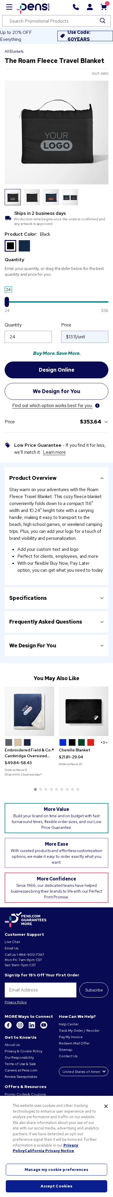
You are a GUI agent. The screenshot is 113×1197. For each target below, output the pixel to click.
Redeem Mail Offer (74, 1043)
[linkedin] (32, 1027)
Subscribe (94, 990)
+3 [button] (103, 742)
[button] (8, 742)
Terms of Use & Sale (20, 1064)
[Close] (106, 1106)
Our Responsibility (19, 1057)
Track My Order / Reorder (79, 1030)
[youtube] (43, 1027)
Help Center (68, 1024)
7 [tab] (67, 789)
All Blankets (14, 51)
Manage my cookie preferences (56, 1169)
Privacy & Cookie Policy (23, 1051)
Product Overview (33, 478)
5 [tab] (56, 789)
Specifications (28, 598)
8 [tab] (72, 789)
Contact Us (68, 1056)
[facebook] (8, 1027)
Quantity (13, 325)
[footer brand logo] (25, 920)
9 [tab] (77, 789)
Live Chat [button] (12, 942)
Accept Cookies (57, 1186)
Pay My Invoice (71, 1037)
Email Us (11, 948)
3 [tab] (45, 789)
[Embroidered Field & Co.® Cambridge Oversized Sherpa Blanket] (29, 711)
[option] (10, 246)
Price (66, 325)
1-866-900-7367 (30, 954)
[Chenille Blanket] (83, 711)
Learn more (54, 452)
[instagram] (20, 1027)
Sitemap (65, 1049)
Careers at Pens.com (21, 1070)
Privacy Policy (16, 1002)
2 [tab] (40, 789)
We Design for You (32, 645)
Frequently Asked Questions (45, 621)
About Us (12, 1044)
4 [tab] (51, 789)
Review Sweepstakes (21, 1076)
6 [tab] (61, 789)
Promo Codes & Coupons (25, 1094)
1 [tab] (35, 789)
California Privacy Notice (49, 1150)
